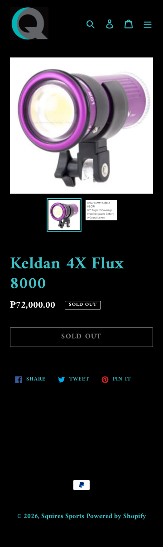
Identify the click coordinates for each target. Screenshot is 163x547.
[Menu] (147, 23)
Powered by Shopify (116, 516)
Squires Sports (62, 516)
